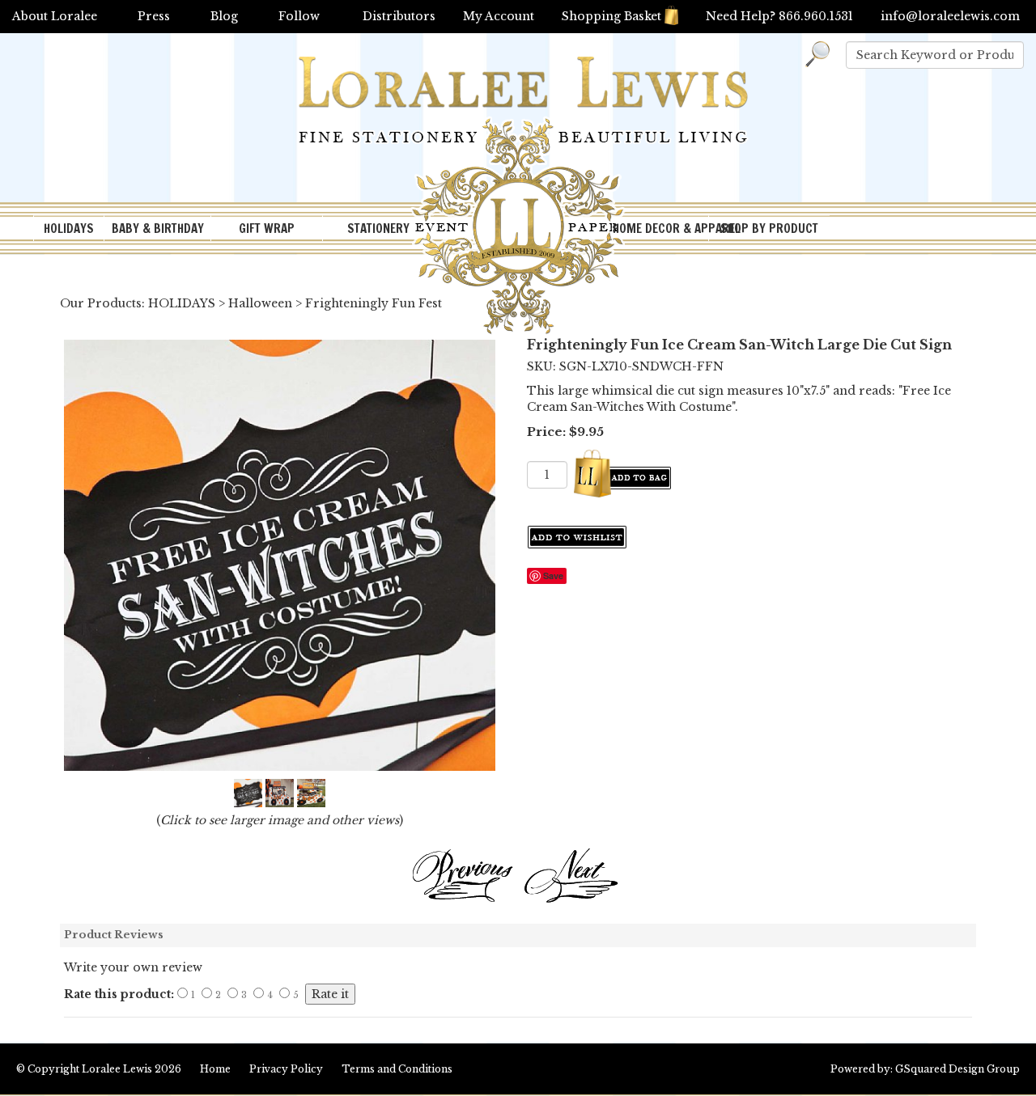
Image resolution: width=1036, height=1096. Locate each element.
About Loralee (54, 16)
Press (154, 16)
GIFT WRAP (267, 228)
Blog (224, 16)
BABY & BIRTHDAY (158, 228)
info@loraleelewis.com (950, 16)
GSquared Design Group (957, 1069)
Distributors (399, 16)
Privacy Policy (286, 1069)
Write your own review (133, 967)
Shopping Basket (611, 16)
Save (553, 575)
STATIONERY (378, 228)
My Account (498, 16)
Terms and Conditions (397, 1069)
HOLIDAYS (69, 228)
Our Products (101, 303)
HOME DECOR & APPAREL (660, 228)
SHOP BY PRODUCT (769, 228)
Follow (299, 16)
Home (215, 1069)
